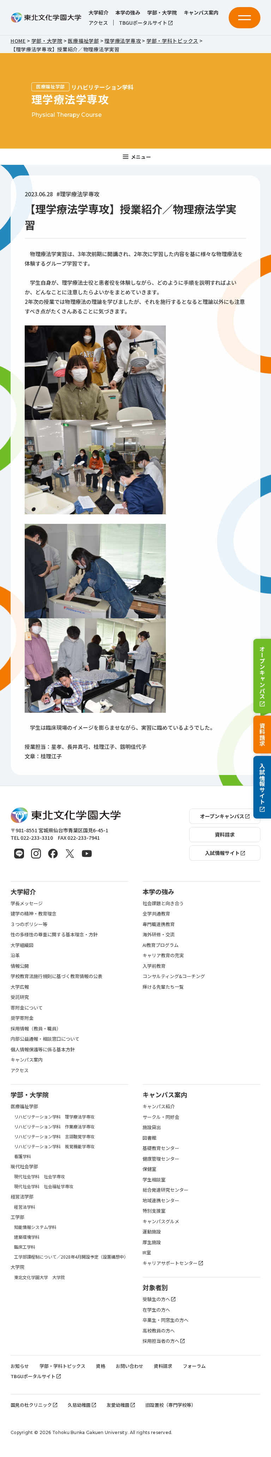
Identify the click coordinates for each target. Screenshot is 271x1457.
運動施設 (152, 1231)
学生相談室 (154, 1179)
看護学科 (22, 1156)
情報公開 (20, 965)
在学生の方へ (156, 1309)
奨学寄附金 (22, 1017)
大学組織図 (22, 945)
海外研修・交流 (159, 934)
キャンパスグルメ (161, 1221)
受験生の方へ (156, 1299)
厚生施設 (152, 1242)
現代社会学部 (24, 1166)
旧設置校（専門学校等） (170, 1404)
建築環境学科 (27, 1237)
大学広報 (20, 986)
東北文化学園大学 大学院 (39, 1277)
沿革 (15, 955)
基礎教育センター (161, 1148)
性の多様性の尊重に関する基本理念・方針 (54, 934)
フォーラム (194, 1366)
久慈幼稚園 (79, 1404)
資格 (100, 1366)
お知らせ (20, 1366)
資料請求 (262, 734)
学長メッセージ (27, 903)
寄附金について (27, 1007)
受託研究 (20, 997)
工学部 (17, 1217)
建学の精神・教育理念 (33, 913)
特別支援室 (154, 1210)
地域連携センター (161, 1200)
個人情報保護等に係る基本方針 (43, 1049)
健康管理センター (161, 1158)
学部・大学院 (162, 13)
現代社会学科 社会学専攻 (39, 1176)
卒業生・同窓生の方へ (165, 1320)
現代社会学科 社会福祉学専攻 (43, 1186)
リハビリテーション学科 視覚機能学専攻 (54, 1146)
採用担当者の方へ (161, 1340)
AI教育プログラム (161, 945)
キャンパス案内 (201, 13)
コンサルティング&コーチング (174, 976)
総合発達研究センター (165, 1189)
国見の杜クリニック (31, 1404)
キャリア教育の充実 (163, 955)
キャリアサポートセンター (170, 1263)
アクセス (98, 23)
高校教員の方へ (159, 1330)
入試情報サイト (262, 784)
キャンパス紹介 (159, 1106)
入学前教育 (154, 965)
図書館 (149, 1137)
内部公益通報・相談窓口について (45, 1038)
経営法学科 (24, 1207)
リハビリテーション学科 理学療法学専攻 (54, 1117)
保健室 (149, 1169)
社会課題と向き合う (163, 903)
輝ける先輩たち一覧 (163, 986)
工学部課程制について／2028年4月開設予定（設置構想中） (71, 1257)
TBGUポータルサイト (143, 23)
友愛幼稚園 (118, 1404)
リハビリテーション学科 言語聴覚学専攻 (54, 1136)
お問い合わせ (129, 1366)
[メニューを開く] (244, 17)
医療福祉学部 (24, 1106)
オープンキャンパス (262, 672)
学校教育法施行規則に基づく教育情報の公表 (56, 976)
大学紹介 (98, 13)
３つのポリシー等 (29, 924)
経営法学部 (22, 1196)
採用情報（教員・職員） (36, 1028)
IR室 (147, 1252)
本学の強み (127, 13)
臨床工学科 (24, 1247)
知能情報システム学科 (35, 1227)
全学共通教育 (156, 913)
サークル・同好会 (161, 1117)
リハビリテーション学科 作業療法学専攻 (54, 1126)
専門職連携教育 (159, 924)
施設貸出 (152, 1127)
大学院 (17, 1267)
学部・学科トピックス (62, 1366)
